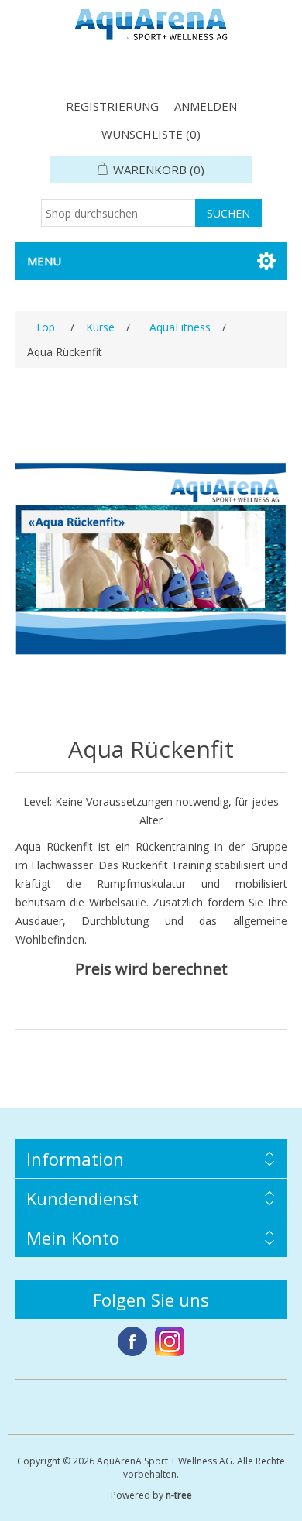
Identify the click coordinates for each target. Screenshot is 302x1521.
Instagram (169, 1341)
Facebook (132, 1341)
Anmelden (205, 106)
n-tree (179, 1495)
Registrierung (112, 106)
